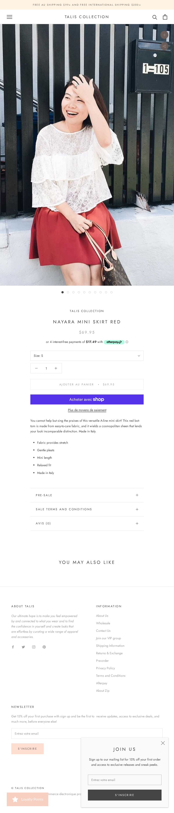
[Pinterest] (44, 646)
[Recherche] (154, 17)
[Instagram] (33, 646)
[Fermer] (163, 743)
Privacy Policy (105, 668)
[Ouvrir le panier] (165, 17)
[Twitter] (23, 646)
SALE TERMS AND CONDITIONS (64, 509)
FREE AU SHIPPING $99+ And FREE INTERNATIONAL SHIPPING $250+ (87, 5)
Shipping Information (110, 645)
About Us (102, 615)
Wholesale (103, 623)
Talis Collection (87, 311)
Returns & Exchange (109, 653)
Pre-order (102, 660)
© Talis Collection (28, 788)
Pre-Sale (44, 495)
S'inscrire (124, 795)
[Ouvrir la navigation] (9, 17)
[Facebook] (12, 646)
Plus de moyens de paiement (87, 410)
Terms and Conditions (111, 675)
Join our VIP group (108, 638)
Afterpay (101, 683)
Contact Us (103, 630)
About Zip (102, 690)
